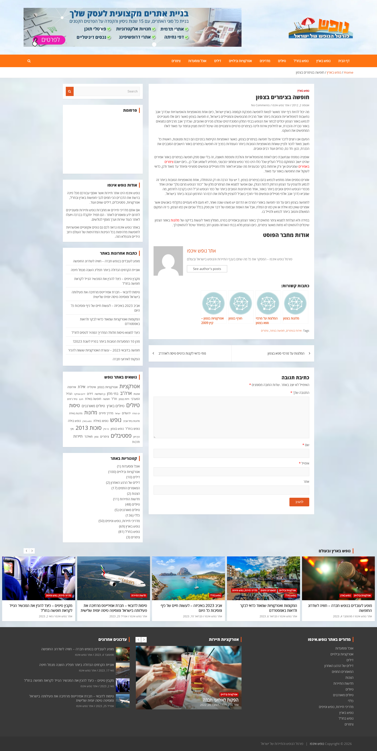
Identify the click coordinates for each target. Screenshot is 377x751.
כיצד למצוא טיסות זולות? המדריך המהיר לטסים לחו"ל (106, 332)
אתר (306, 481)
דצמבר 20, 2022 (209, 705)
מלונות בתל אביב (131, 421)
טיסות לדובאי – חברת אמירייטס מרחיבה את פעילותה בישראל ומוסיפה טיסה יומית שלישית (106, 294)
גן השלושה (100, 394)
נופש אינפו (317, 743)
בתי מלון (112, 393)
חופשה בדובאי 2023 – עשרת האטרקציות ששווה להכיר (104, 350)
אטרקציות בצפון (108, 387)
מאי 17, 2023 (106, 670)
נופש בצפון (117, 429)
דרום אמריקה (79, 394)
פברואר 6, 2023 (268, 616)
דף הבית (344, 61)
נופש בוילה (74, 421)
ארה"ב (126, 393)
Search (70, 91)
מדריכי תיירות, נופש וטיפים (122, 521)
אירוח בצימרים (294, 330)
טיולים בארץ (115, 405)
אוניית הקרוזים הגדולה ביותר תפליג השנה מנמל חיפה (105, 270)
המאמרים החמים (129, 488)
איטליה (91, 387)
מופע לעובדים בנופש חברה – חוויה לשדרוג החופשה (106, 261)
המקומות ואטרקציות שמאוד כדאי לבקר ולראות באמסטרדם (268, 608)
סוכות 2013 (89, 427)
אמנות (137, 394)
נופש (115, 420)
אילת (81, 386)
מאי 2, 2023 (46, 616)
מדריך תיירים (106, 413)
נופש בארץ (323, 61)
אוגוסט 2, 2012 (300, 105)
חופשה (106, 399)
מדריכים (265, 61)
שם (305, 445)
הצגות (136, 493)
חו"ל (114, 399)
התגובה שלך (299, 392)
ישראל (117, 413)
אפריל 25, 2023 (118, 616)
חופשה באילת (93, 399)
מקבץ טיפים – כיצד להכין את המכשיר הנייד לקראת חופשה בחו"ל (40, 608)
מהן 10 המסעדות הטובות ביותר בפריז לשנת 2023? (106, 341)
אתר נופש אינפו (280, 105)
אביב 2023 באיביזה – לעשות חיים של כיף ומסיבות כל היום (191, 608)
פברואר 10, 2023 (192, 616)
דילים (217, 61)
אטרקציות (129, 386)
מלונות (90, 412)
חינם (81, 399)
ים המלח (136, 413)
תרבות (136, 442)
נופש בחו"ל (301, 61)
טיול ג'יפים (72, 399)
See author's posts (207, 268)
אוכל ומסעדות (197, 61)
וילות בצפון (124, 399)
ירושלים (126, 413)
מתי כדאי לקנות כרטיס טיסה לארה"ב (182, 353)
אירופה (71, 387)
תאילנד (88, 436)
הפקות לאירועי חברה (126, 359)
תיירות (78, 436)
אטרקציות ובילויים (240, 61)
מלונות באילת (75, 413)
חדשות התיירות (130, 499)
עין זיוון (136, 436)
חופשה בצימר (277, 330)
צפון (96, 436)
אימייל (304, 463)
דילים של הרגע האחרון (125, 482)
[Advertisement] (103, 143)
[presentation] (26, 551)
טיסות (74, 405)
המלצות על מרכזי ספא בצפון (286, 353)
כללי (137, 515)
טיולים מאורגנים (93, 405)
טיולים (282, 61)
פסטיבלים (121, 435)
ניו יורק (106, 429)
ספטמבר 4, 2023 (342, 616)
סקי (72, 429)
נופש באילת (100, 421)
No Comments (260, 105)
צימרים (176, 61)
